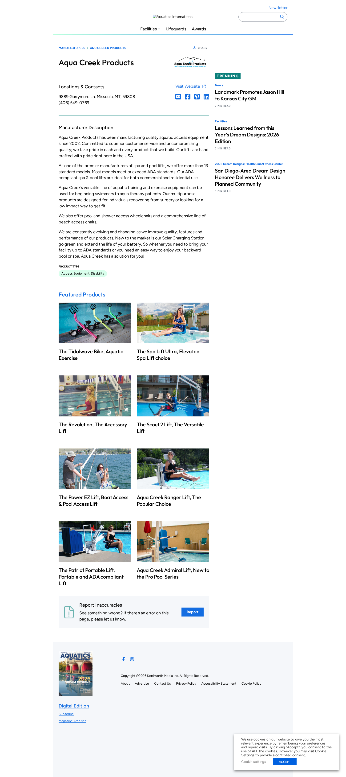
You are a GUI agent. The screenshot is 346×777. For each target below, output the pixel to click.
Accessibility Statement (218, 684)
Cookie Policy (251, 684)
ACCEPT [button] (285, 762)
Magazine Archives (72, 721)
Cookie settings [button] (253, 762)
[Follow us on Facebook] (123, 659)
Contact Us (162, 684)
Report (192, 612)
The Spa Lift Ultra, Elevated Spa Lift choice (168, 354)
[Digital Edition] (76, 693)
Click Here (178, 96)
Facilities (148, 29)
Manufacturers (72, 47)
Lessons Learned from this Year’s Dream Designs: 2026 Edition (247, 135)
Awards (199, 29)
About (125, 684)
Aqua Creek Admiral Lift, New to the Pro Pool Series (173, 573)
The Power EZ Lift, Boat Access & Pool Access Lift (93, 500)
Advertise (142, 684)
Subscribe (66, 714)
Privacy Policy (186, 684)
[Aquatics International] (173, 17)
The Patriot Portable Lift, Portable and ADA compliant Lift (91, 577)
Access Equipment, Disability (82, 273)
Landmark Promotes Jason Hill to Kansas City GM (249, 95)
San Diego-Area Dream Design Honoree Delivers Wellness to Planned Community (250, 177)
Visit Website (187, 86)
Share (202, 47)
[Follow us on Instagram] (132, 659)
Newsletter (278, 7)
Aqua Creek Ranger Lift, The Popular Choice (169, 500)
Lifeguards (176, 29)
